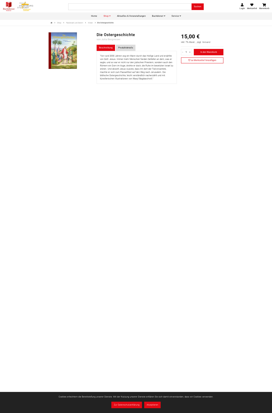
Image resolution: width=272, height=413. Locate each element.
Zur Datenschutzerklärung (127, 405)
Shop (59, 23)
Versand (206, 42)
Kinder (91, 23)
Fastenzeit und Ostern (75, 23)
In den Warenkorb (208, 52)
